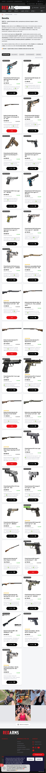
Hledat (28, 7)
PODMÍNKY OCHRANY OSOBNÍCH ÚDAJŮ (23, 750)
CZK (40, 1)
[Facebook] (33, 747)
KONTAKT (4, 1)
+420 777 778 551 (38, 744)
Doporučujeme (6, 54)
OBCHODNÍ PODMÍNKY (21, 747)
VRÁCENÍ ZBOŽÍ (20, 752)
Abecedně (38, 54)
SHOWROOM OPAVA (18, 1)
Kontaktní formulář (38, 754)
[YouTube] (38, 747)
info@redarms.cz (38, 741)
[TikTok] (33, 750)
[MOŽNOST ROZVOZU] (12, 68)
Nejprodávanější (30, 54)
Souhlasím (39, 759)
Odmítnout (30, 759)
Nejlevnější (14, 54)
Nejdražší (22, 54)
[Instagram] (36, 747)
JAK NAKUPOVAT (10, 1)
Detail (12, 130)
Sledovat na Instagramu (24, 724)
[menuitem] (4, 11)
